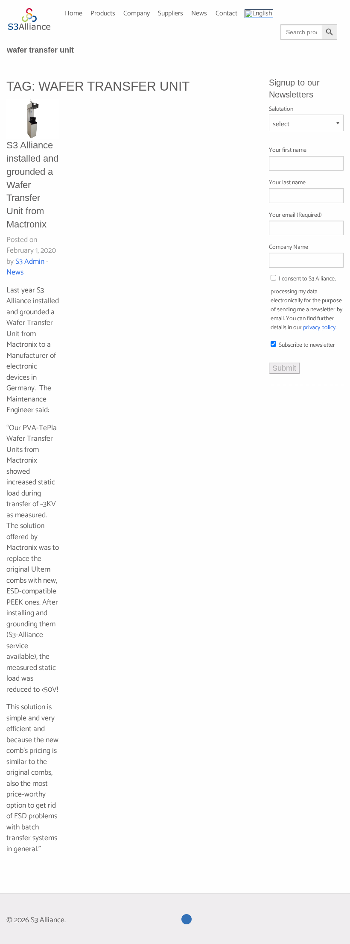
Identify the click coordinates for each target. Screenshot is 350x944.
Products (102, 14)
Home (73, 14)
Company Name (288, 247)
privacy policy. (319, 328)
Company (136, 14)
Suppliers (170, 14)
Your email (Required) (295, 215)
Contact (226, 14)
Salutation (281, 109)
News (14, 272)
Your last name (287, 183)
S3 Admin (29, 262)
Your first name (287, 150)
